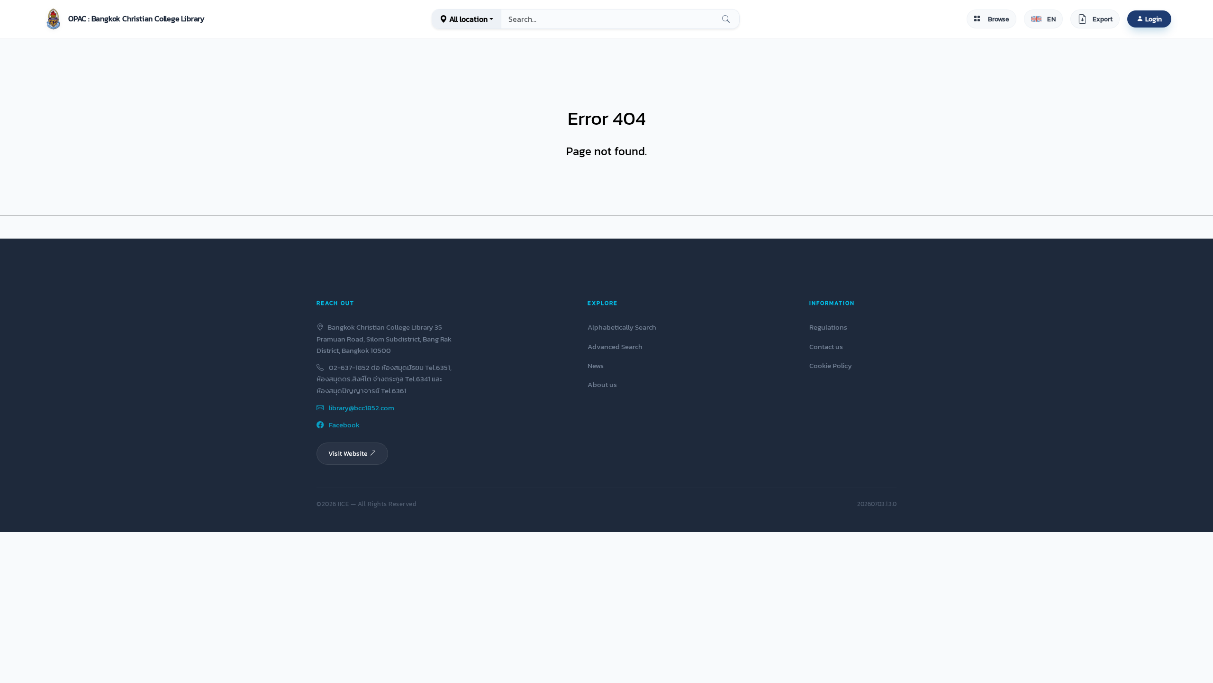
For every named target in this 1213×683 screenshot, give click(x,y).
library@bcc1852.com (360, 407)
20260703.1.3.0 (876, 503)
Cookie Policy (830, 365)
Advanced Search (615, 346)
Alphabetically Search (622, 327)
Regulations (828, 327)
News (596, 365)
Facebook (343, 424)
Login (1153, 19)
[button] (123, 19)
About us (602, 384)
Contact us (826, 346)
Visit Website (348, 453)
